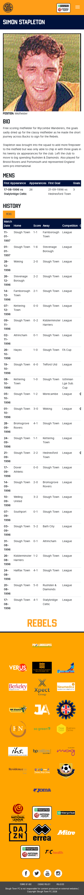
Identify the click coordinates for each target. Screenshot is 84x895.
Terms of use (26, 884)
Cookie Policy (44, 884)
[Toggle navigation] (77, 6)
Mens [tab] (9, 214)
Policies (60, 884)
